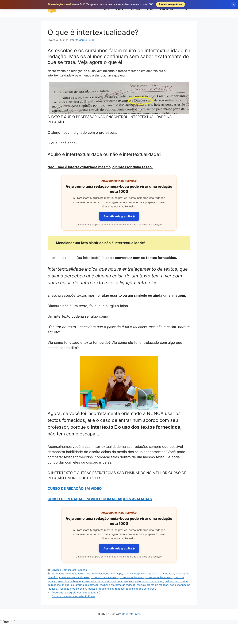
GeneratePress (131, 614)
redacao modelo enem (73, 588)
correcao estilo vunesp (158, 577)
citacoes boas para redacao (157, 573)
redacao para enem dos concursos (135, 588)
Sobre (119, 8)
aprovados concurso (64, 573)
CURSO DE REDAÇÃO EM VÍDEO (75, 488)
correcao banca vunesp (104, 577)
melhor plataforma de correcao (80, 584)
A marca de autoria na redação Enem (73, 596)
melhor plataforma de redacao (118, 584)
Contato (135, 8)
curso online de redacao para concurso (105, 581)
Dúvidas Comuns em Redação (69, 569)
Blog (150, 8)
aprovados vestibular (89, 573)
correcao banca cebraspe (74, 577)
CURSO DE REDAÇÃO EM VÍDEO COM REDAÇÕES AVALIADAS (100, 499)
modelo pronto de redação (152, 584)
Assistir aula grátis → (170, 4)
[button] (185, 8)
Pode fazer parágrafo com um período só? (76, 592)
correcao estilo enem (132, 577)
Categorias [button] (166, 8)
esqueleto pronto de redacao (146, 581)
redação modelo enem (100, 588)
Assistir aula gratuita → (119, 216)
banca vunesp (132, 573)
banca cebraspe (112, 573)
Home (105, 8)
